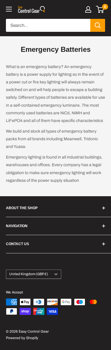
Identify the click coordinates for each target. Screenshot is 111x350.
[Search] (97, 25)
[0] (100, 9)
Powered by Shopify (22, 338)
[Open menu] (9, 9)
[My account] (88, 9)
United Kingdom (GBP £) (28, 274)
